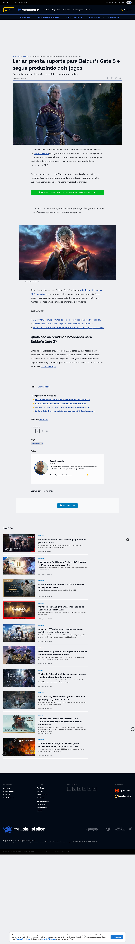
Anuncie (6, 788)
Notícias (26, 57)
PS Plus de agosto (113, 17)
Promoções (78, 10)
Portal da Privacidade (48, 939)
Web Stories (42, 807)
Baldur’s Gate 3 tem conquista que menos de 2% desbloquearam (65, 411)
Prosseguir (117, 937)
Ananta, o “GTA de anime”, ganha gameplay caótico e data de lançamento (60, 630)
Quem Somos (8, 791)
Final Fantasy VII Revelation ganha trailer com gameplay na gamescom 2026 (61, 698)
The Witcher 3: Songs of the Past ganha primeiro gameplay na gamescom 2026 (58, 745)
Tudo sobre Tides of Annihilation (48, 17)
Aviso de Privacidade (23, 939)
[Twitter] (119, 2)
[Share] (47, 431)
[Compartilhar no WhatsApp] (112, 78)
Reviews (66, 10)
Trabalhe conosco (11, 798)
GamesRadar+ (45, 386)
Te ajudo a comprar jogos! (74, 17)
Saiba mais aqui (48, 366)
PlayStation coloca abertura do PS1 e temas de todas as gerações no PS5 (68, 327)
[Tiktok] (113, 2)
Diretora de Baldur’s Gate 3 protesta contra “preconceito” (62, 407)
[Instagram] (110, 2)
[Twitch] (116, 2)
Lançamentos (43, 801)
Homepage (16, 57)
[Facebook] (107, 2)
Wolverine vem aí (94, 17)
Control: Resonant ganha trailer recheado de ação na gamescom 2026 (61, 608)
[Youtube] (123, 2)
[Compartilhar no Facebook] (107, 78)
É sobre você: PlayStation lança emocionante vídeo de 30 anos (63, 323)
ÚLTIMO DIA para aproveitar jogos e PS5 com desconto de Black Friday (67, 319)
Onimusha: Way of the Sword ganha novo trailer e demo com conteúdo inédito (62, 653)
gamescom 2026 (25, 17)
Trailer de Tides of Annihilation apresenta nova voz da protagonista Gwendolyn (62, 675)
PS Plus (46, 10)
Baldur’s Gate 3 (41, 153)
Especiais (56, 10)
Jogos (39, 811)
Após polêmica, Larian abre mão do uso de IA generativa (60, 403)
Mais (88, 10)
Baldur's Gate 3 (37, 443)
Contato (6, 794)
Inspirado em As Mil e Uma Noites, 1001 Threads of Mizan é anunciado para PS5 (62, 563)
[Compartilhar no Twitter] (116, 78)
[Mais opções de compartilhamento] (120, 78)
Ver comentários (69, 505)
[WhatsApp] (42, 431)
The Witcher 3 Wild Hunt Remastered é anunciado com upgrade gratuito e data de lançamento (60, 721)
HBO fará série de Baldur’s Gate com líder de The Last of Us (62, 399)
